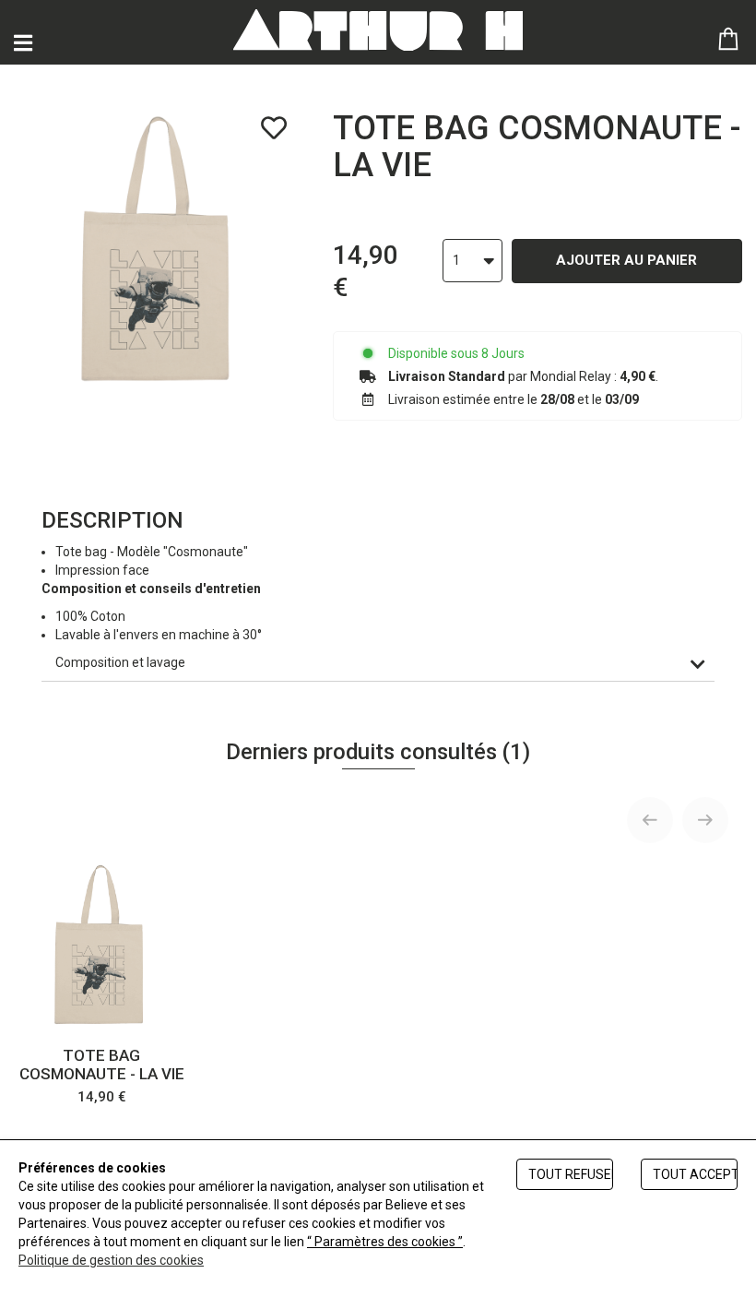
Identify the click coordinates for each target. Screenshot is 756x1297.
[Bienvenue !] (378, 30)
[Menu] (23, 43)
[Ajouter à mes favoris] (274, 128)
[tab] (378, 663)
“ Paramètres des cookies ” (385, 1241)
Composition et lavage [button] (120, 662)
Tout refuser (570, 1174)
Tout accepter (695, 1174)
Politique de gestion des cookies (111, 1260)
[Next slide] (705, 820)
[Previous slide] (650, 820)
